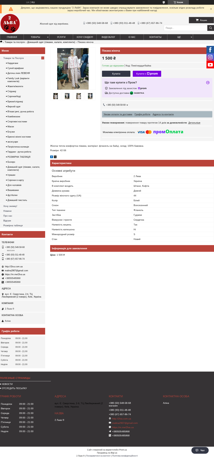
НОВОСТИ (7, 384)
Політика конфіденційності (125, 456)
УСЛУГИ (61, 37)
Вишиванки (13, 190)
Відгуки (7, 220)
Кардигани (13, 63)
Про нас (7, 215)
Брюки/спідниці (15, 101)
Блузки (11, 131)
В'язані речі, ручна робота (21, 111)
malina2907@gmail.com (16, 270)
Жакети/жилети (15, 86)
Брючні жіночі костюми (19, 136)
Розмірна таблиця (13, 225)
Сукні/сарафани (16, 68)
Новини (7, 211)
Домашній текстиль (17, 200)
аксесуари (13, 141)
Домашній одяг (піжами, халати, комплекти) (51, 42)
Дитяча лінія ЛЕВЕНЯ (19, 73)
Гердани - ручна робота (19, 151)
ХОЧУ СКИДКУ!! (85, 37)
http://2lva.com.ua (14, 266)
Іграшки (11, 175)
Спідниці (12, 91)
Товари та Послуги (13, 58)
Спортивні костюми (17, 121)
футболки (12, 195)
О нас (132, 37)
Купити (116, 73)
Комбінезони (14, 116)
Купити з (141, 73)
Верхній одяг (14, 106)
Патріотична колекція (18, 146)
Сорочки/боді (14, 96)
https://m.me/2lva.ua (15, 274)
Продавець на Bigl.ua (107, 453)
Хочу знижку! (10, 206)
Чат (202, 450)
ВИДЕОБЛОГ (108, 37)
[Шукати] (210, 28)
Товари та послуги (15, 42)
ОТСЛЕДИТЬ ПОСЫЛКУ (14, 388)
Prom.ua (123, 450)
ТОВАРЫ (35, 37)
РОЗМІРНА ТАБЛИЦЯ (19, 157)
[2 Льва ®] (10, 32)
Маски (11, 126)
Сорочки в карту (16, 180)
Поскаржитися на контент (98, 456)
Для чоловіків (14, 185)
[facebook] (51, 157)
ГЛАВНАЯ (12, 37)
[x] (55, 157)
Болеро (11, 162)
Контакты (155, 37)
